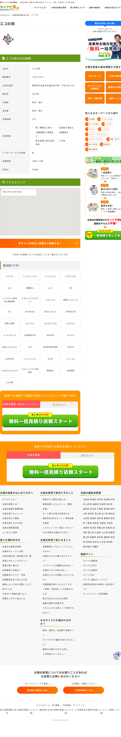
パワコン (90, 129)
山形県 (89, 504)
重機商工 (30, 288)
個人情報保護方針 (7, 711)
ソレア (50, 288)
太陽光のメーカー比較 (12, 551)
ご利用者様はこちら (83, 690)
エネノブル (50, 299)
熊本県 (96, 541)
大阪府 (109, 522)
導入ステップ (95, 75)
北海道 (86, 499)
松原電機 (70, 370)
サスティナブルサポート (30, 299)
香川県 (86, 537)
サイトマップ (79, 705)
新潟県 (91, 513)
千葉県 (100, 508)
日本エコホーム (50, 311)
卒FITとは (7, 589)
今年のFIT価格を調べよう (14, 593)
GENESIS (50, 335)
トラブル (107, 124)
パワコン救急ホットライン (95, 579)
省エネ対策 (91, 144)
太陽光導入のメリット (12, 513)
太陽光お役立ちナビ (112, 7)
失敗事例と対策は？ (11, 570)
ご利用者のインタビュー (54, 653)
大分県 (103, 541)
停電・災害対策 (95, 98)
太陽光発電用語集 (10, 527)
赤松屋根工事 (30, 335)
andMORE (9, 358)
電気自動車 (91, 149)
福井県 (112, 513)
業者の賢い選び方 (10, 565)
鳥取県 (109, 527)
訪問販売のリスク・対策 (13, 574)
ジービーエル (50, 276)
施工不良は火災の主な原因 (55, 598)
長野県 (93, 518)
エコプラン (30, 323)
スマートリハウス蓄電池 (30, 370)
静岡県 (107, 518)
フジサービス (70, 276)
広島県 (98, 532)
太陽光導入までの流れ (12, 522)
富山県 (98, 513)
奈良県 (93, 527)
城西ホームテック (70, 299)
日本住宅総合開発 (50, 347)
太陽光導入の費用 (10, 518)
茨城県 (103, 504)
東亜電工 (50, 370)
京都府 (103, 522)
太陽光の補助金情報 (11, 546)
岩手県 (100, 499)
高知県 (100, 537)
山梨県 (86, 518)
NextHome (30, 311)
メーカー (103, 129)
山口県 (105, 532)
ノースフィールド (30, 276)
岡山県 (91, 532)
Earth (50, 358)
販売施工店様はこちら (37, 690)
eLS (9, 288)
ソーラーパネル (106, 119)
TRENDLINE (70, 311)
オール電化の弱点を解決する (56, 513)
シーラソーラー (30, 358)
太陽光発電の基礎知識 (12, 508)
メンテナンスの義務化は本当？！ (58, 565)
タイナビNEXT (90, 565)
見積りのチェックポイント (14, 560)
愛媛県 (93, 537)
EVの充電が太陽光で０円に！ (56, 532)
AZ (9, 311)
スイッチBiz (89, 574)
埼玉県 (93, 508)
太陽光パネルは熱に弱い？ (55, 570)
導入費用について (77, 7)
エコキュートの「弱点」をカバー (58, 527)
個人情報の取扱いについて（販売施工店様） (32, 711)
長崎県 (89, 541)
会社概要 (56, 705)
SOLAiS (70, 347)
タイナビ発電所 (90, 570)
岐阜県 (100, 518)
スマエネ (70, 335)
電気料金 (105, 144)
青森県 (93, 499)
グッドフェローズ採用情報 (95, 593)
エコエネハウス (50, 323)
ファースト (70, 358)
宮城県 (107, 499)
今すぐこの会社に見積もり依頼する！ (40, 243)
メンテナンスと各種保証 (95, 87)
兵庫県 (86, 527)
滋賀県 (96, 522)
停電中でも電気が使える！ (55, 499)
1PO (30, 347)
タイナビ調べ (92, 124)
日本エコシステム (9, 347)
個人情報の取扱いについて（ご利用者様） (66, 711)
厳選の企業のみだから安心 (55, 649)
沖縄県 (95, 546)
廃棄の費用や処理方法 (53, 603)
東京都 (107, 508)
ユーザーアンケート (95, 139)
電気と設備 (9, 323)
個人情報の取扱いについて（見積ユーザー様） (102, 711)
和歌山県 (101, 527)
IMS (70, 288)
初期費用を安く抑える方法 (14, 579)
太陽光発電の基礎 (58, 7)
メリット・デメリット (96, 134)
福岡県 (107, 537)
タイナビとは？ (40, 7)
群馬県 (86, 508)
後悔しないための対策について (16, 584)
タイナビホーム (43, 705)
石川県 (105, 513)
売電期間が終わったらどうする (57, 584)
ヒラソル (9, 276)
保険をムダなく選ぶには (13, 598)
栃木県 (109, 504)
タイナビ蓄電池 (90, 560)
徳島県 (112, 532)
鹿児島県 (87, 546)
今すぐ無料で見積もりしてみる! (69, 732)
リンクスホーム (9, 335)
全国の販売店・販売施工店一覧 (16, 556)
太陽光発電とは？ (10, 504)
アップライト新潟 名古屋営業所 (9, 299)
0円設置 (90, 119)
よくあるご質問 (9, 532)
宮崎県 (109, 541)
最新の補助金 (94, 7)
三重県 (89, 522)
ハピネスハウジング (9, 370)
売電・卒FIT (114, 139)
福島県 (96, 504)
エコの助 (9, 382)
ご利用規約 (66, 705)
